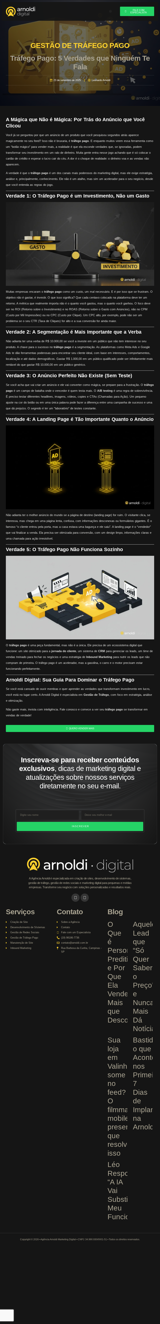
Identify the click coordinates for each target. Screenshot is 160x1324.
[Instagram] (75, 897)
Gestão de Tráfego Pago (80, 46)
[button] (110, 11)
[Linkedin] (85, 897)
